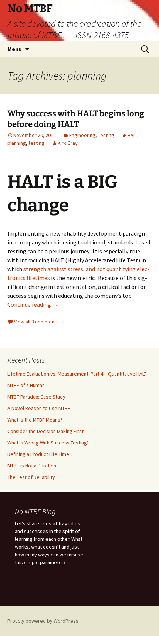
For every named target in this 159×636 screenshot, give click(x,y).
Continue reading (32, 304)
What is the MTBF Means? (34, 419)
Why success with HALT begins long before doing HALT (75, 119)
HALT (132, 135)
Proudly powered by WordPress (42, 620)
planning (16, 143)
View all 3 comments (36, 321)
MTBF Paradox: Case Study (36, 396)
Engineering (82, 135)
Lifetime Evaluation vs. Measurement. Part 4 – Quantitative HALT (76, 373)
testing (36, 143)
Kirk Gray (68, 143)
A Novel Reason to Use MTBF (38, 408)
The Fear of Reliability (31, 477)
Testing (106, 135)
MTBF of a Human (26, 385)
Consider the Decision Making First (45, 431)
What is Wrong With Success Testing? (48, 442)
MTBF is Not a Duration (31, 465)
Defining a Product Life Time (38, 454)
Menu (14, 49)
